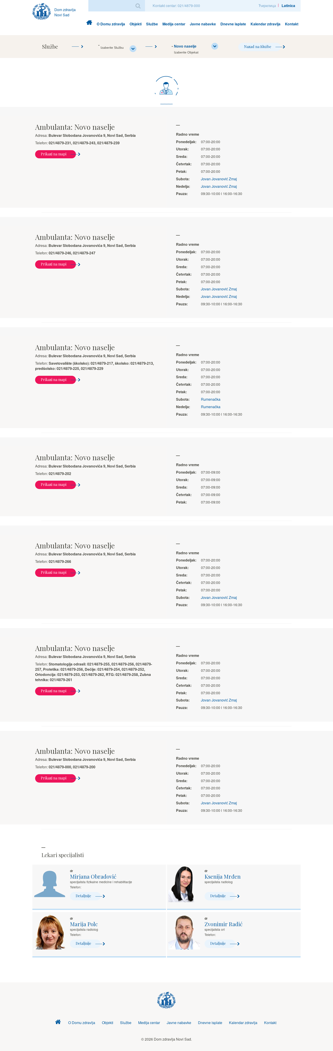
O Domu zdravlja (111, 24)
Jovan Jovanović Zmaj (219, 178)
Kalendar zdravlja (265, 24)
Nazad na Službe (257, 46)
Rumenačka (210, 399)
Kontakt (291, 24)
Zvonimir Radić (224, 924)
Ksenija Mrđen (223, 876)
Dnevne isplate (233, 24)
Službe (152, 24)
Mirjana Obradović (93, 876)
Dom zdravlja (89, 24)
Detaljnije (83, 895)
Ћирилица (267, 5)
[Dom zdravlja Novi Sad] (43, 10)
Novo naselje (185, 46)
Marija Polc (84, 924)
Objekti (136, 24)
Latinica (288, 5)
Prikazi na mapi (53, 154)
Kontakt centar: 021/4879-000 (176, 5)
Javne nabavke (203, 24)
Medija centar (173, 24)
